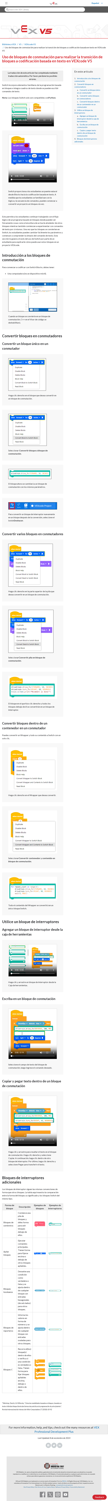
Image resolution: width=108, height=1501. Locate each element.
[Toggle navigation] (6, 3)
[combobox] (45, 9)
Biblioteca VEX (9, 44)
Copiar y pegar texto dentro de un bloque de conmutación (86, 133)
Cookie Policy (51, 1487)
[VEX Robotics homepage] (50, 3)
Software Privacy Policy (62, 1487)
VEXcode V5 (30, 44)
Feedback (99, 1497)
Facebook (48, 1445)
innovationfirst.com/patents (64, 1485)
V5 (20, 44)
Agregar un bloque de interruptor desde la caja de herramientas (88, 118)
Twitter (54, 1445)
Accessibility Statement (77, 1487)
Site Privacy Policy (29, 1487)
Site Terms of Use (40, 1487)
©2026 (64, 1481)
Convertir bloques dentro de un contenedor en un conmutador (88, 104)
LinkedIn (59, 1445)
